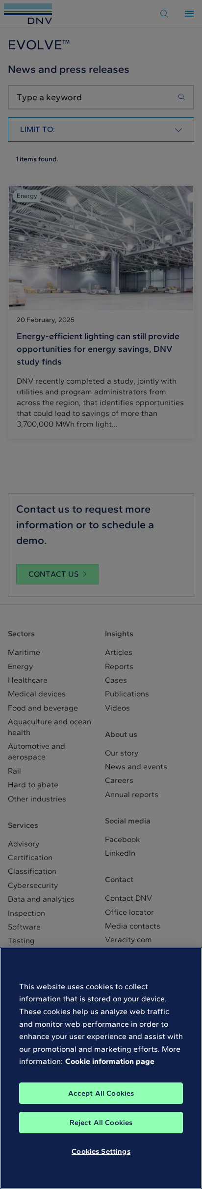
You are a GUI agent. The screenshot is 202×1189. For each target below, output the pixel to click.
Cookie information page (109, 1061)
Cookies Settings (101, 1151)
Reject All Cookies (101, 1122)
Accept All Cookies (101, 1093)
